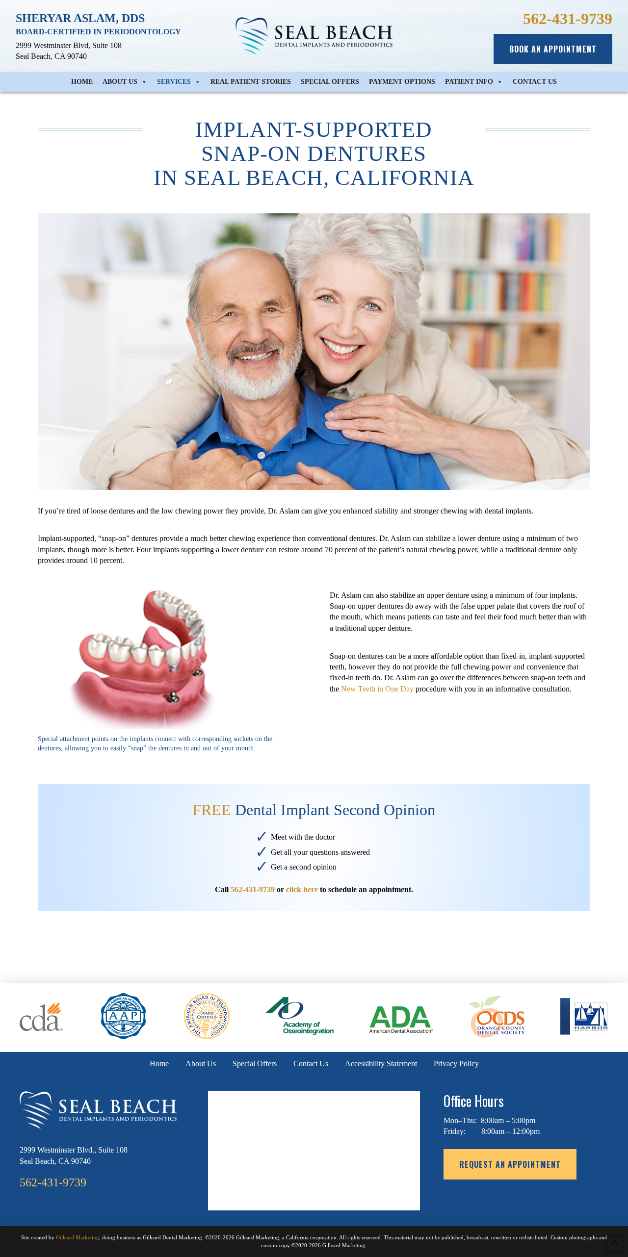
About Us (120, 81)
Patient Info (469, 81)
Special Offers (330, 81)
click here (302, 889)
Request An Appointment (510, 1164)
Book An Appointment (553, 49)
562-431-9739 (253, 889)
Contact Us (535, 81)
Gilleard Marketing (77, 1237)
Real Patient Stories (250, 81)
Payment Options (402, 81)
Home (82, 81)
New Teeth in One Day (377, 689)
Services (174, 81)
